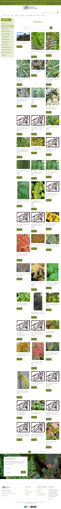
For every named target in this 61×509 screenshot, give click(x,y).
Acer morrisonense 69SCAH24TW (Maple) (38, 405)
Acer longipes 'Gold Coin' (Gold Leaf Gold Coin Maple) (23, 347)
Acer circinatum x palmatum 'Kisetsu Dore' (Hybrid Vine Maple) (23, 243)
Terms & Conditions (40, 493)
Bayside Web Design (32, 503)
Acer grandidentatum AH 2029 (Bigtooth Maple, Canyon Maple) (38, 301)
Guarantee (22, 15)
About (8, 15)
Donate (38, 15)
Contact (43, 15)
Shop (12, 15)
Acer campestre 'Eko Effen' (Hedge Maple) (52, 142)
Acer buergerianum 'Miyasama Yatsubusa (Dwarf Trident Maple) (38, 120)
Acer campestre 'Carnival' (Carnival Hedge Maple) (38, 141)
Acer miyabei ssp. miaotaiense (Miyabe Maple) (52, 376)
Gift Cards (27, 494)
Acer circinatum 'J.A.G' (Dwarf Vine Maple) (23, 217)
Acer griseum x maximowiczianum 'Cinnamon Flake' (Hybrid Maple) (23, 325)
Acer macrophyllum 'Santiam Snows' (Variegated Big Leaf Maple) (52, 346)
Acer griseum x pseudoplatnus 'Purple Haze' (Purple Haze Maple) (38, 325)
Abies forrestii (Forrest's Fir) (52, 41)
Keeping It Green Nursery (23, 502)
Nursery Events (29, 15)
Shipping (16, 15)
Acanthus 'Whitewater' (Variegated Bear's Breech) (52, 96)
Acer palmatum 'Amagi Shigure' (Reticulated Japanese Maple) (23, 427)
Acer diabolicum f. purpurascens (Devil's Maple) (23, 267)
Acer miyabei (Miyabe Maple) (38, 376)
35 (40, 451)
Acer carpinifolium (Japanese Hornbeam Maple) (52, 165)
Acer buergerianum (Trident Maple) (52, 120)
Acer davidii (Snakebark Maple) (38, 238)
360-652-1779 (43, 12)
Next (45, 451)
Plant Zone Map (40, 489)
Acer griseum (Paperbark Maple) (52, 298)
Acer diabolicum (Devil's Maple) (52, 239)
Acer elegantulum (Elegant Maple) (38, 272)
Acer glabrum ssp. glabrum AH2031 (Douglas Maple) (23, 297)
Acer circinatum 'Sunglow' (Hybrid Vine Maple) (52, 217)
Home (4, 15)
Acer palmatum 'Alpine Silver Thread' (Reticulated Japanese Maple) (52, 405)
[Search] (52, 12)
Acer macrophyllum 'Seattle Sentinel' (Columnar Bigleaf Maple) (23, 380)
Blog (34, 15)
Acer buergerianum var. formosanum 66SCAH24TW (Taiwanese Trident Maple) (23, 142)
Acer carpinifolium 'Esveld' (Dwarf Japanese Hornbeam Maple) (38, 165)
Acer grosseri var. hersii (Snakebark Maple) (52, 324)
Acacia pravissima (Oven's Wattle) (38, 93)
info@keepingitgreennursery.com (8, 493)
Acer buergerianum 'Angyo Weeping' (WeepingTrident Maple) (23, 120)
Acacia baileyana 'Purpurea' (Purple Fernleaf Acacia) (23, 93)
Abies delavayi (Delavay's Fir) (23, 36)
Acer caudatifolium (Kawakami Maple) (23, 190)
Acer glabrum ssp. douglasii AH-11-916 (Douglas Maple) (52, 272)
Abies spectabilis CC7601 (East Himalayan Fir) (52, 69)
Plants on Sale (28, 493)
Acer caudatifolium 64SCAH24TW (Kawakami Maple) (38, 190)
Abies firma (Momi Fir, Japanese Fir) (38, 41)
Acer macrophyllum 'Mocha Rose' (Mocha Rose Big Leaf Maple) (38, 351)
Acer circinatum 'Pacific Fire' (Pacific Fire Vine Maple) (38, 217)
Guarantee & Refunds (41, 494)
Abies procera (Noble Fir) (38, 65)
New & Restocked (28, 491)
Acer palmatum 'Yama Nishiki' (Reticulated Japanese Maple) (38, 427)
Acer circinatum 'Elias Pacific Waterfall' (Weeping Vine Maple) (52, 186)
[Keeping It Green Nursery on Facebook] (2, 498)
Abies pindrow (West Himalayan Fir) (23, 69)
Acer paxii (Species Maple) (52, 431)
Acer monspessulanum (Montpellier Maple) (23, 405)
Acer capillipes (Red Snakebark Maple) (23, 164)
